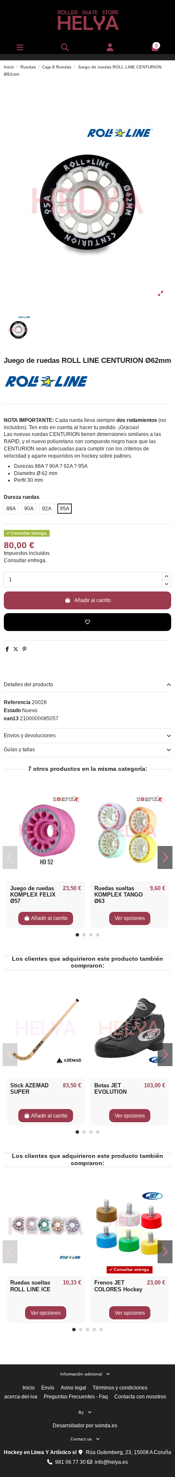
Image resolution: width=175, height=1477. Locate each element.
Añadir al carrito (92, 600)
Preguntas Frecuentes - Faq (76, 1397)
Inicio (29, 1388)
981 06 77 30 (70, 1462)
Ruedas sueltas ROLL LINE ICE (30, 1285)
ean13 (11, 719)
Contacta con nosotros (140, 1397)
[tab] (87, 685)
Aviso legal (73, 1388)
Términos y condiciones (120, 1388)
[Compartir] (7, 649)
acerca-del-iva (20, 1397)
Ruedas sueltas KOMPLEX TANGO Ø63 (118, 895)
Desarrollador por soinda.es (85, 1426)
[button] (77, 935)
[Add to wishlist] (87, 622)
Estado (12, 710)
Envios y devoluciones (30, 735)
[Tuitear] (15, 649)
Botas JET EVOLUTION (110, 1088)
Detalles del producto (28, 685)
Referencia (17, 702)
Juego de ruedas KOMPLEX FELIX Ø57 (33, 895)
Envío (47, 1388)
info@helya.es (111, 1462)
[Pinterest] (24, 649)
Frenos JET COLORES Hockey (118, 1285)
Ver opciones (130, 918)
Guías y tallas (19, 750)
